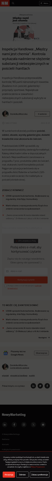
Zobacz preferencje (39, 474)
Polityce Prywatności (38, 467)
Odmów (22, 474)
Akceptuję (9, 474)
